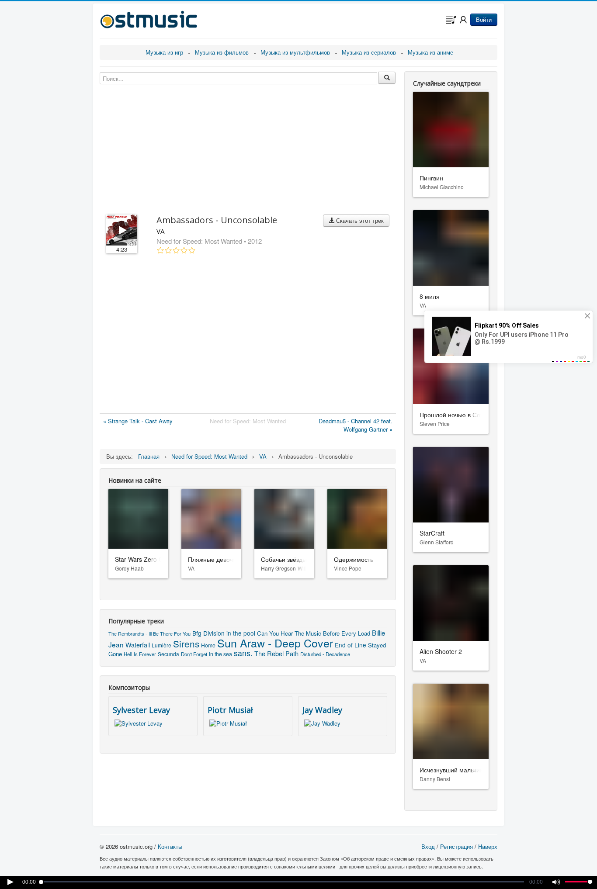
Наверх (487, 846)
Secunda (168, 653)
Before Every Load (346, 633)
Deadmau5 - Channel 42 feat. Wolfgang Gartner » (355, 425)
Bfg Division (208, 633)
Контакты (170, 846)
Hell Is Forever (140, 653)
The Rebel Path (276, 653)
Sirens (186, 643)
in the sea (220, 653)
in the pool (240, 633)
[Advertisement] (247, 335)
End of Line (350, 644)
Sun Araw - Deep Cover (275, 642)
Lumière (161, 645)
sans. (243, 652)
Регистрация (456, 846)
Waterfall (137, 644)
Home (208, 645)
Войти (484, 19)
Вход (428, 846)
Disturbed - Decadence (325, 653)
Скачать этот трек (359, 220)
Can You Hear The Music (289, 633)
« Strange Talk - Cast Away (138, 421)
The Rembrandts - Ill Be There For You (149, 633)
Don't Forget (194, 653)
